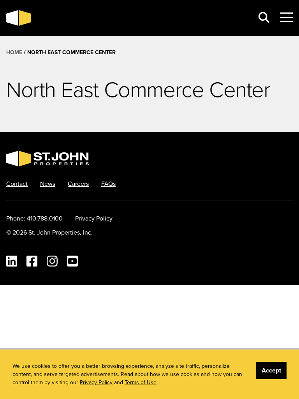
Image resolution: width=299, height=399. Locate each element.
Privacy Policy (94, 218)
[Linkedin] (11, 261)
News (47, 183)
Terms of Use (141, 382)
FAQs (108, 183)
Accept (271, 370)
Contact (17, 183)
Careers (78, 183)
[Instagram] (52, 261)
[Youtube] (72, 261)
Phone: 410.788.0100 (34, 218)
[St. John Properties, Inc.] (18, 18)
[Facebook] (31, 261)
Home (14, 52)
